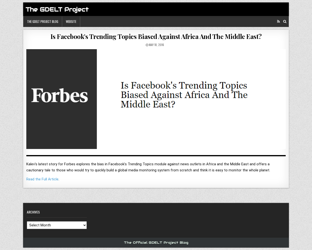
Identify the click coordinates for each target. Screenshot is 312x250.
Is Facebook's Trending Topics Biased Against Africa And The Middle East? (156, 36)
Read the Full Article (42, 179)
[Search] (284, 21)
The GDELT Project (57, 9)
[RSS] (278, 21)
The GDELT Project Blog (42, 21)
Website (71, 21)
